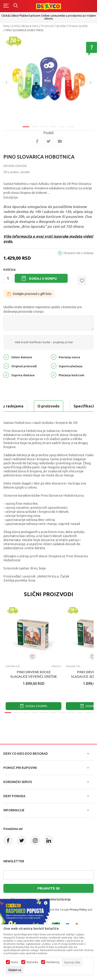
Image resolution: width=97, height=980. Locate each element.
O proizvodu (48, 406)
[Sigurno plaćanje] (53, 366)
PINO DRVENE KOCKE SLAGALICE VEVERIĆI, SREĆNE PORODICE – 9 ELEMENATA (33, 676)
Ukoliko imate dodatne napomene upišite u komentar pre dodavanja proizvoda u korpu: (42, 309)
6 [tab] (71, 126)
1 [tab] (26, 126)
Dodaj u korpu (43, 278)
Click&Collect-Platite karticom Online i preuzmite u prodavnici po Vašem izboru (48, 17)
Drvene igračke (78, 25)
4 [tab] (53, 126)
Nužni (14, 962)
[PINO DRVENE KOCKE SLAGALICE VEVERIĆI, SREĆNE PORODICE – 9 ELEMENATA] (33, 634)
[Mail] (60, 141)
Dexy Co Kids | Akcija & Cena (20, 25)
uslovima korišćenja (57, 899)
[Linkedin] (48, 840)
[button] (81, 280)
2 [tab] (35, 126)
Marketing (52, 962)
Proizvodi (47, 25)
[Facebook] (37, 141)
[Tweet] (49, 141)
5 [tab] (62, 126)
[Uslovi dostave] (6, 357)
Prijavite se (48, 888)
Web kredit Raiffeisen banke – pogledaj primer (44, 342)
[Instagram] (35, 840)
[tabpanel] (48, 79)
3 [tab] (44, 126)
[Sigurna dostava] (6, 375)
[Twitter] (21, 840)
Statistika (32, 962)
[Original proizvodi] (6, 366)
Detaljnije (10, 197)
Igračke (61, 25)
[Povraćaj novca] (53, 357)
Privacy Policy (78, 909)
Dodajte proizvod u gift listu (32, 294)
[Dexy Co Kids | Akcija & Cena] (48, 6)
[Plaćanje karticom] (53, 375)
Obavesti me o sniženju (78, 252)
